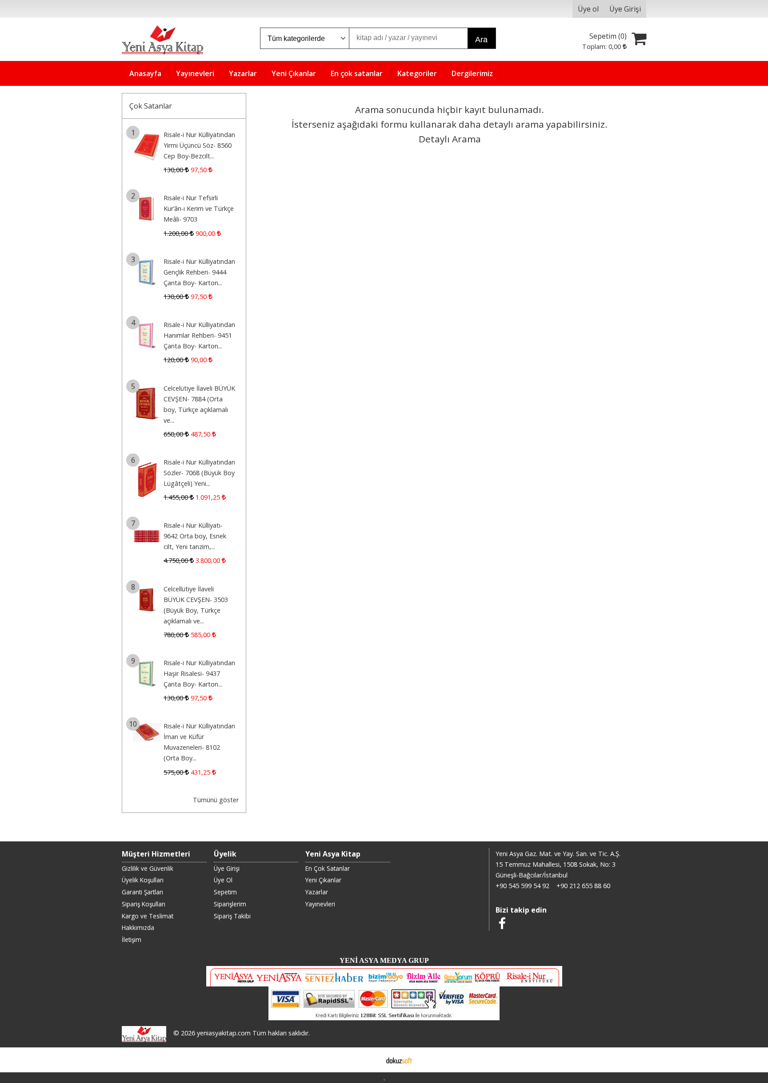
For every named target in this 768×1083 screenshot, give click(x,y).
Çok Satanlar (150, 106)
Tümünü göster (216, 800)
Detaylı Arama (450, 139)
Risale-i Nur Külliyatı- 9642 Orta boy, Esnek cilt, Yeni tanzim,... (195, 536)
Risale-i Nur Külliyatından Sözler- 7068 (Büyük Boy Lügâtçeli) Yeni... (199, 473)
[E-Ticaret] (399, 1060)
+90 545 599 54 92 (522, 885)
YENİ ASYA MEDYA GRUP (384, 960)
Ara (481, 39)
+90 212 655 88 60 (583, 885)
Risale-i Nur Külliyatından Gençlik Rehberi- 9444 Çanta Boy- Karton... (199, 272)
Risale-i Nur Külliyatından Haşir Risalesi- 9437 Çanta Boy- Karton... (199, 673)
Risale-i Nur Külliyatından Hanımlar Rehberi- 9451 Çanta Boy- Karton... (199, 335)
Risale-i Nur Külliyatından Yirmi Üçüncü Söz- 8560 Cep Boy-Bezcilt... (199, 145)
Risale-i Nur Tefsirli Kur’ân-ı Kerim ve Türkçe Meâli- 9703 (199, 208)
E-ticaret (370, 1060)
